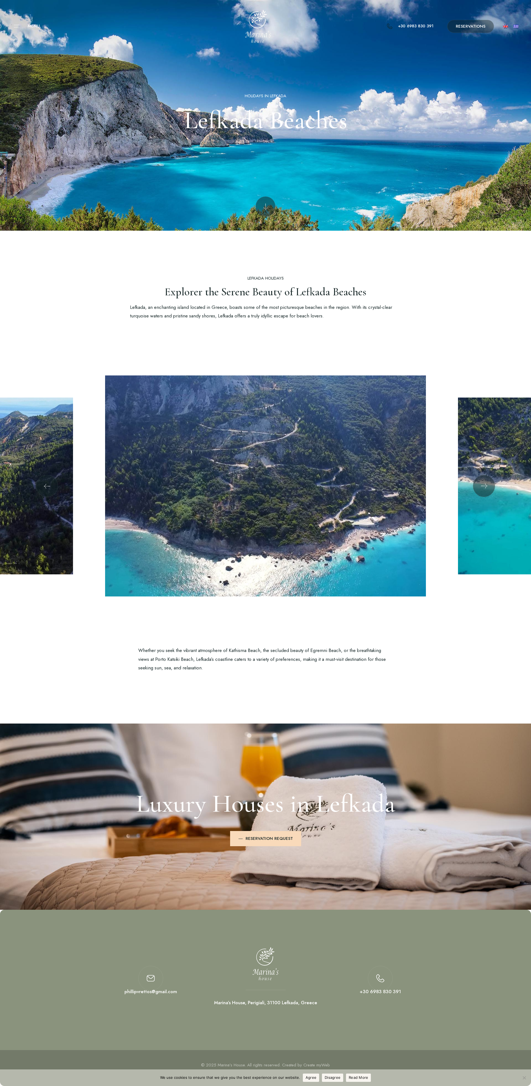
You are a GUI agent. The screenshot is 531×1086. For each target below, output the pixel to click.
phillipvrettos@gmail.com (150, 991)
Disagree (332, 1077)
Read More (358, 1077)
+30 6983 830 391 (380, 991)
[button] (47, 486)
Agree (311, 1077)
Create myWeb (316, 1065)
